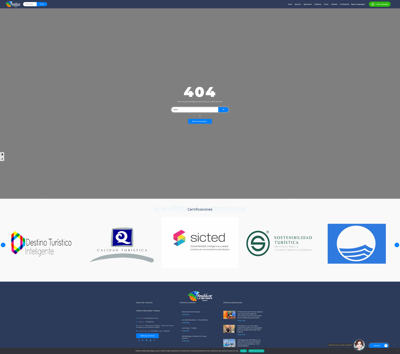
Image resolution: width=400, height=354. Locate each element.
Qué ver (298, 4)
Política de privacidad (256, 351)
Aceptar (243, 351)
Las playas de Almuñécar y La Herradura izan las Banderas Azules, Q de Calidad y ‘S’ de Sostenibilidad (249, 343)
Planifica (317, 4)
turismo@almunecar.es (150, 318)
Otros (326, 4)
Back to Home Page (199, 121)
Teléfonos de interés (147, 336)
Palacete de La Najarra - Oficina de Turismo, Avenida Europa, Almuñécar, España (155, 326)
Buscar (42, 4)
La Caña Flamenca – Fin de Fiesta (195, 320)
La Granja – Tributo (189, 328)
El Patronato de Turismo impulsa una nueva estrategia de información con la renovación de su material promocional (250, 315)
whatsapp (382, 4)
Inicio (290, 4)
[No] (397, 351)
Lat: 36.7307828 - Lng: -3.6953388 (158, 331)
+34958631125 (149, 322)
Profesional (344, 4)
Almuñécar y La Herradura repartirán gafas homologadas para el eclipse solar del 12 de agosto (250, 329)
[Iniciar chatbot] (359, 345)
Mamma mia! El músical (191, 312)
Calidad (334, 4)
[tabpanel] (200, 243)
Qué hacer (308, 4)
